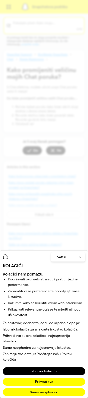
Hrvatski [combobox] (60, 257)
